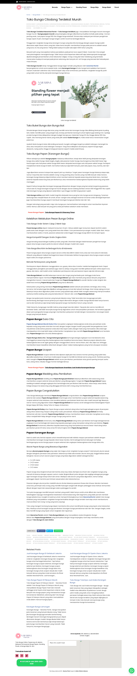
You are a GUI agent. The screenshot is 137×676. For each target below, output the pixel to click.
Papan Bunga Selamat (47, 26)
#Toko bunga (91, 541)
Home (28, 15)
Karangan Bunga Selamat (80, 24)
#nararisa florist (77, 539)
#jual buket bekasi (65, 537)
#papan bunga (91, 539)
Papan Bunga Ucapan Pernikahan (68, 26)
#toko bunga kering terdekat (44, 543)
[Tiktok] (26, 655)
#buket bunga (37, 535)
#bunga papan (68, 535)
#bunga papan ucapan (83, 535)
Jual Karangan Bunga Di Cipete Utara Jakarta (89, 553)
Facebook (42, 531)
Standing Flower (81, 7)
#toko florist (97, 543)
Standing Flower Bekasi (89, 26)
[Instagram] (21, 655)
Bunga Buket (106, 7)
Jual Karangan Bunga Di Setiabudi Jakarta (44, 553)
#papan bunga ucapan (41, 541)
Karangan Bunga (42, 24)
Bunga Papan (65, 7)
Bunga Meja (95, 7)
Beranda (55, 7)
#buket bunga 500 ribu (52, 535)
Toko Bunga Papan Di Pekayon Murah (42, 580)
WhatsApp (59, 531)
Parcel (117, 7)
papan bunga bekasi (97, 24)
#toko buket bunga (58, 541)
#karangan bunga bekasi (59, 539)
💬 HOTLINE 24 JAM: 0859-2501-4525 (31, 663)
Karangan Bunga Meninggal (60, 24)
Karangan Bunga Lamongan (38, 607)
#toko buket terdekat (76, 541)
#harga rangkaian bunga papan (45, 537)
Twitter (50, 531)
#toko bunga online (64, 543)
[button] (131, 670)
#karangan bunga (41, 539)
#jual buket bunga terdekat (84, 537)
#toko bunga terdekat (82, 543)
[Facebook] (17, 655)
